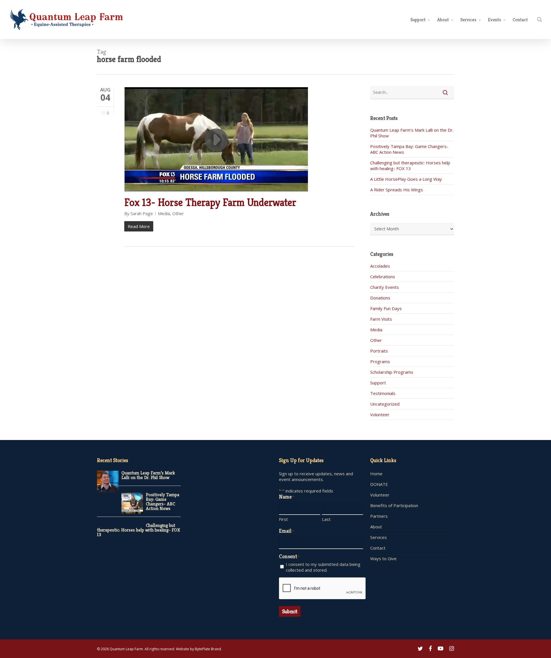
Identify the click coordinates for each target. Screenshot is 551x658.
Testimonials (382, 393)
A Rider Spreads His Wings (396, 189)
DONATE (379, 484)
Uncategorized (384, 404)
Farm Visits (381, 319)
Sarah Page (142, 213)
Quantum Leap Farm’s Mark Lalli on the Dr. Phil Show (148, 475)
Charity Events (384, 287)
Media (164, 213)
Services (378, 537)
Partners (379, 516)
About (376, 526)
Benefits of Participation (394, 505)
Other (178, 213)
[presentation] (322, 588)
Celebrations (382, 276)
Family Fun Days (386, 308)
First (283, 519)
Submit (289, 611)
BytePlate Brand (208, 649)
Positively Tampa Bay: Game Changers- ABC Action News (162, 501)
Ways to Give (383, 558)
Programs (380, 361)
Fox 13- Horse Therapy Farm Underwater (210, 202)
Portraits (379, 351)
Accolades (380, 266)
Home (376, 473)
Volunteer (379, 414)
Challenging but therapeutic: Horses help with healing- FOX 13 (410, 165)
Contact (377, 548)
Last (326, 519)
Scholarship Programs (391, 372)
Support (378, 383)
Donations (380, 298)
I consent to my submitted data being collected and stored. (323, 567)
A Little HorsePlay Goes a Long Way (406, 179)
